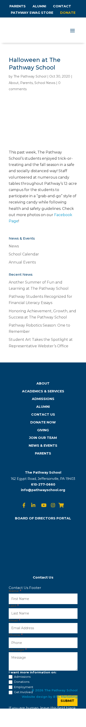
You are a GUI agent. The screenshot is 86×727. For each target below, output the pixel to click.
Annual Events (22, 262)
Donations (21, 682)
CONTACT (62, 6)
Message (18, 650)
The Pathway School (30, 76)
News (14, 246)
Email (14, 621)
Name (15, 591)
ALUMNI (39, 6)
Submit (67, 701)
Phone (15, 635)
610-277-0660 (43, 484)
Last (14, 606)
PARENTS (17, 6)
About (14, 83)
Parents (26, 83)
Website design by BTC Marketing (50, 696)
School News (44, 83)
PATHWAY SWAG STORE (32, 13)
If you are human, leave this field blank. (42, 708)
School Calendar (24, 254)
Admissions (22, 676)
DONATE (67, 13)
